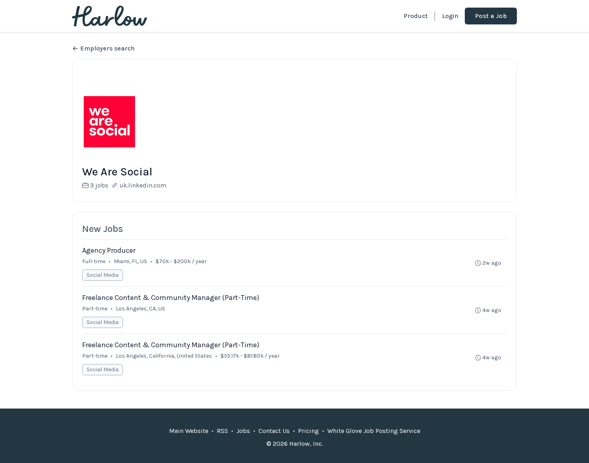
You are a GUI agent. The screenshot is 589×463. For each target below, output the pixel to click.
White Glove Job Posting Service (373, 431)
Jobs (243, 431)
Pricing (308, 431)
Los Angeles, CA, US (140, 308)
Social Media (103, 275)
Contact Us (274, 431)
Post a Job (491, 16)
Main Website (188, 431)
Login (450, 16)
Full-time (93, 261)
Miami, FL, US (130, 261)
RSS (222, 431)
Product (415, 16)
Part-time (94, 308)
